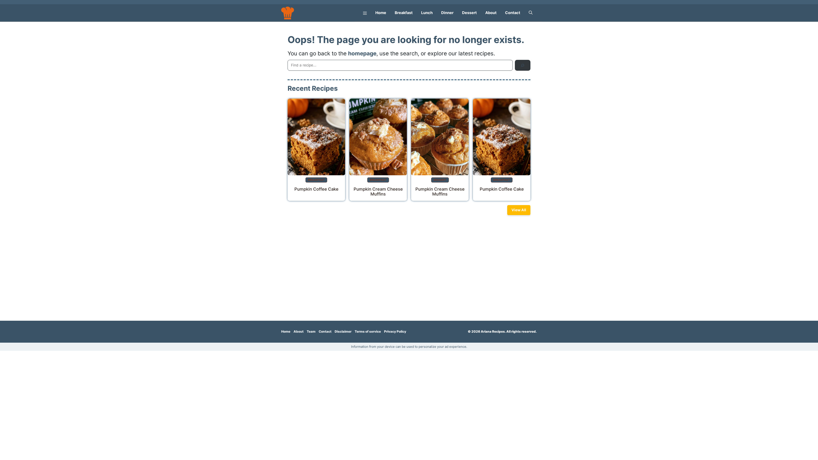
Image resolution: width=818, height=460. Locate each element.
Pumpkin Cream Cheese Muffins (378, 192)
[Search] (522, 65)
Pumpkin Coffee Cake (316, 189)
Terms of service (368, 331)
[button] (530, 12)
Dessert (469, 12)
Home (380, 12)
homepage (362, 53)
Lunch (427, 12)
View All (518, 210)
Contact (512, 12)
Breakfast (404, 12)
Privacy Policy (395, 331)
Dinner (447, 12)
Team (311, 331)
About (491, 12)
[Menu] (365, 12)
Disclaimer (343, 331)
